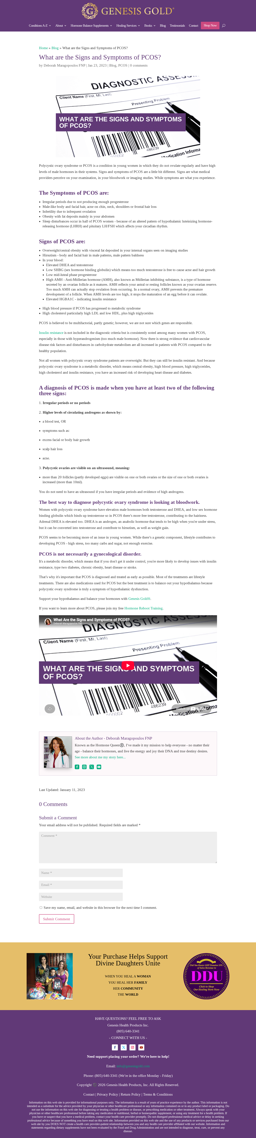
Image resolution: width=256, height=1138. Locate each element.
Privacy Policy (107, 1094)
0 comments (138, 65)
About (59, 25)
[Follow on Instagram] (132, 1047)
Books (148, 25)
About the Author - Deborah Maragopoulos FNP (113, 738)
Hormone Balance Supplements (90, 25)
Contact (193, 25)
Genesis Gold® (139, 599)
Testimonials (177, 25)
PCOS (122, 65)
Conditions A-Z (38, 25)
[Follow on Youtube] (141, 1047)
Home (43, 48)
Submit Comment (56, 919)
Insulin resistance (51, 333)
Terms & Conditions (158, 1094)
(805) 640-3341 (128, 1031)
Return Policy (131, 1094)
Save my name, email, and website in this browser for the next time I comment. (100, 908)
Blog (163, 25)
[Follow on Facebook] (115, 1047)
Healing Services (126, 25)
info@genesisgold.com (133, 1066)
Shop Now (210, 25)
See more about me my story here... (100, 757)
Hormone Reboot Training (143, 608)
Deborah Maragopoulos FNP (64, 65)
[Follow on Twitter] (124, 1047)
